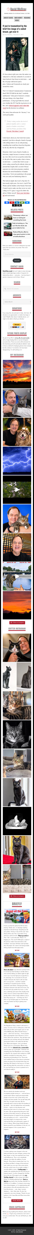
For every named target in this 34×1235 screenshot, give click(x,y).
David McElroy (17, 9)
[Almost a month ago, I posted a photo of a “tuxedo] (17, 648)
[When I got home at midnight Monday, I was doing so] (17, 403)
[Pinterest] (12, 202)
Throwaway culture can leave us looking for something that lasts (20, 218)
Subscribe (16, 260)
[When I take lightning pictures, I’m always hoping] (17, 461)
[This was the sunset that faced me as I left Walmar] (17, 605)
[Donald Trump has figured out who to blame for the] (17, 576)
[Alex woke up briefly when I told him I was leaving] (17, 763)
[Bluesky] (27, 202)
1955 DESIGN (19, 1232)
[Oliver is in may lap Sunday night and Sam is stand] (17, 850)
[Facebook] (6, 202)
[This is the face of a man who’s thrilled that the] (17, 547)
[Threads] (14, 205)
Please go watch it (23, 935)
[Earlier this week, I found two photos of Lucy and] (17, 432)
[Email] (22, 202)
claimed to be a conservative (21, 1047)
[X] (19, 205)
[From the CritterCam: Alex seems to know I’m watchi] (17, 879)
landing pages (22, 1169)
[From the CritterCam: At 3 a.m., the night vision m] (17, 821)
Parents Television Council (15, 131)
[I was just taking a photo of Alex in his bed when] (17, 705)
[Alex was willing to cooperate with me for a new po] (17, 518)
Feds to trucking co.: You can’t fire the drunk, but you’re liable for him (20, 226)
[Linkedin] (17, 202)
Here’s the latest (8, 969)
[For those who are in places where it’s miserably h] (17, 489)
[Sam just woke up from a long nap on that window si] (17, 792)
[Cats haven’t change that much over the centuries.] (17, 676)
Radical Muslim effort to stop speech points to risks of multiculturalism (21, 234)
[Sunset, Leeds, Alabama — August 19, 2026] (17, 374)
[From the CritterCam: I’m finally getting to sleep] (17, 734)
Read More (17, 1200)
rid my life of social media (22, 338)
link (8, 1213)
